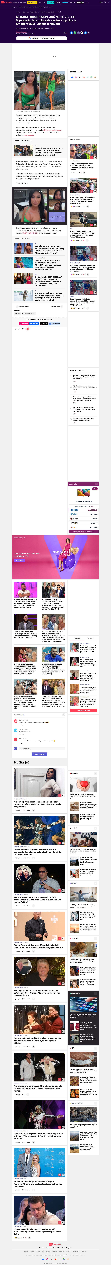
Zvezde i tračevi (34, 12)
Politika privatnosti (80, 1255)
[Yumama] (76, 1251)
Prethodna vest (24, 306)
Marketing (28, 1255)
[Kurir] (26, 1251)
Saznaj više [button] (19, 560)
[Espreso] (32, 1251)
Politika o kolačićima (64, 1255)
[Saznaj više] (95, 773)
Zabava (25, 12)
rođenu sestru (29, 135)
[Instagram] (76, 77)
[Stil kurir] (43, 1251)
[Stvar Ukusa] (84, 1251)
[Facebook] (72, 77)
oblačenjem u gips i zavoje (52, 130)
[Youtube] (84, 77)
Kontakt (41, 1255)
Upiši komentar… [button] (25, 749)
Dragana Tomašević (21, 32)
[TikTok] (87, 77)
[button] (65, 33)
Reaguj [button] (18, 329)
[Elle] (38, 1251)
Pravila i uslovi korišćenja (50, 1255)
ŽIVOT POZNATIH (29, 233)
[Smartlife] (61, 1251)
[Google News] (91, 77)
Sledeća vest (55, 306)
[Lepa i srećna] (54, 1251)
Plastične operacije (28, 313)
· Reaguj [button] (77, 206)
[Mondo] (6, 2)
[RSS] (95, 77)
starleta (17, 313)
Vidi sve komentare (39, 754)
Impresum (35, 1255)
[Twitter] (80, 77)
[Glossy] (48, 1251)
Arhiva (72, 1255)
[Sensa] (68, 1251)
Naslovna (18, 12)
